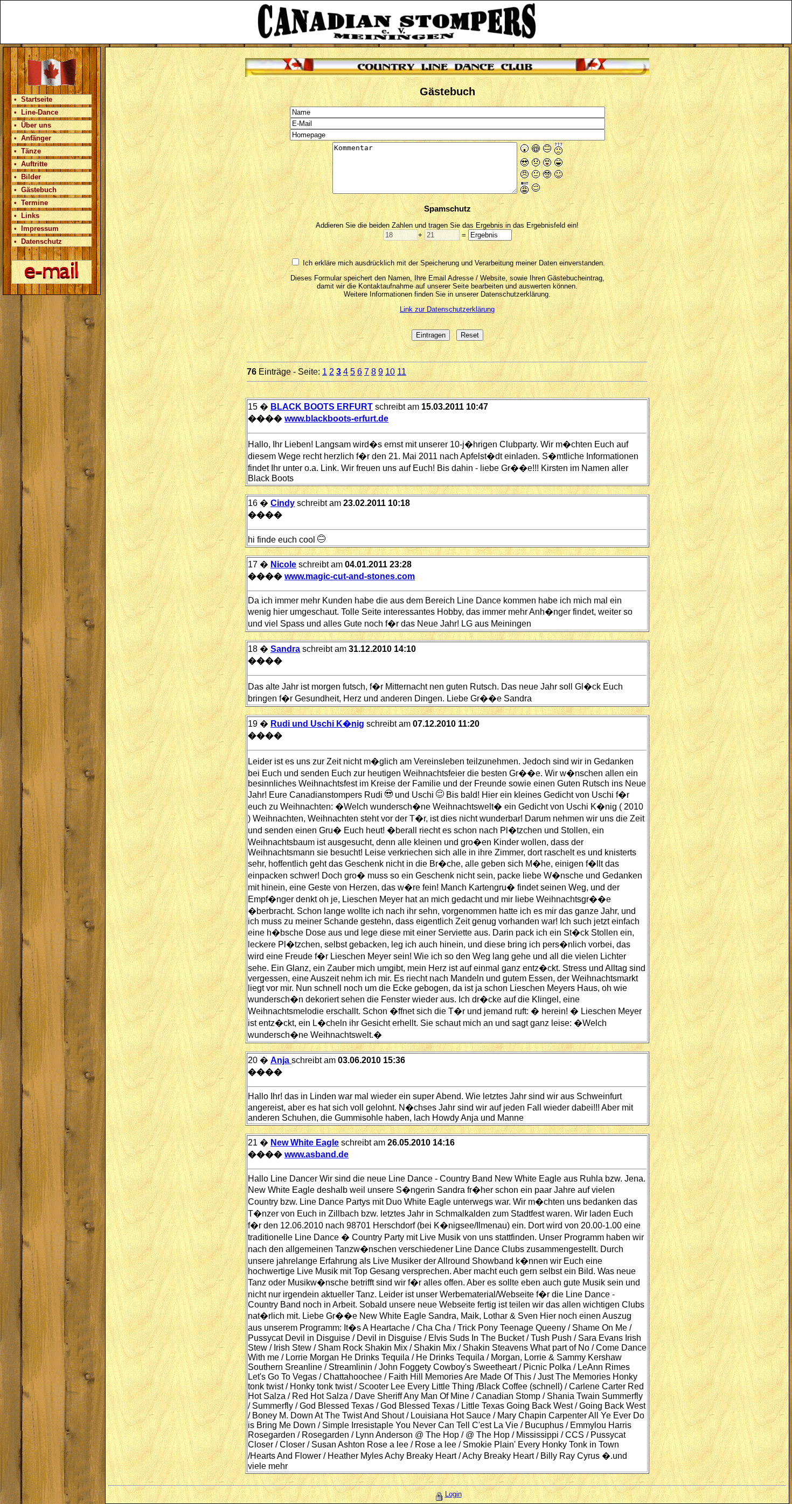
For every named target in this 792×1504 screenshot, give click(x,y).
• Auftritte (30, 164)
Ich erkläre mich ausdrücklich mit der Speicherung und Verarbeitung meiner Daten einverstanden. (454, 263)
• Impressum (36, 228)
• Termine (31, 203)
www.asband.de (316, 1154)
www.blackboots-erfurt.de (336, 418)
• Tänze (27, 151)
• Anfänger (32, 138)
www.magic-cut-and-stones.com (349, 576)
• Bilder (27, 177)
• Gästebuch (35, 190)
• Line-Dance (36, 112)
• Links (26, 216)
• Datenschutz (38, 241)
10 (390, 371)
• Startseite (33, 99)
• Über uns (32, 125)
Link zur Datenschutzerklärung (447, 309)
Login (453, 1494)
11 (401, 371)
